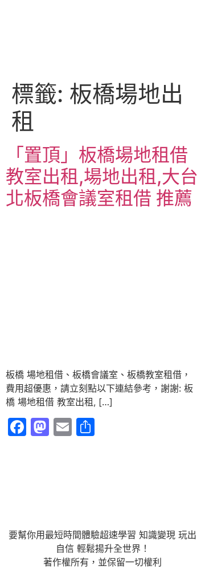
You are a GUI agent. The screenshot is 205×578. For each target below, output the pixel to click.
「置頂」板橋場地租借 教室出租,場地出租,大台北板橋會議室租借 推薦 (102, 177)
